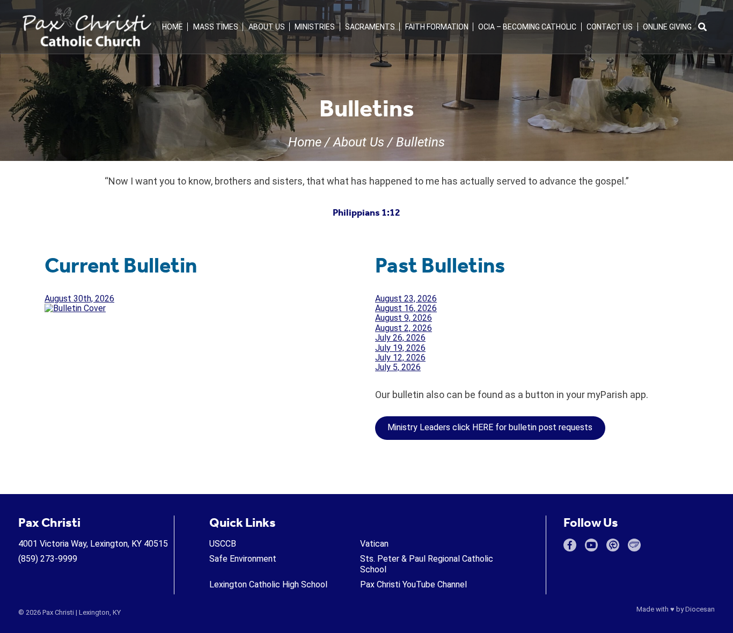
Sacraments (370, 27)
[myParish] (612, 545)
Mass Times (215, 27)
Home (172, 27)
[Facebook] (569, 545)
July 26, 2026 (400, 338)
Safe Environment (242, 559)
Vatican (374, 544)
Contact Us (610, 27)
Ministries (315, 27)
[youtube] (591, 545)
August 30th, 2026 (79, 298)
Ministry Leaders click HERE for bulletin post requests (489, 427)
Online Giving (667, 27)
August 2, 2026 (403, 328)
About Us (266, 27)
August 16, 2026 (406, 308)
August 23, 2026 (406, 298)
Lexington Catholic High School (268, 584)
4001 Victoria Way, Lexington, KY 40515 (93, 544)
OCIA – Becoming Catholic (527, 27)
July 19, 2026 (400, 348)
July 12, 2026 (400, 357)
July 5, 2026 (398, 367)
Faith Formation (436, 27)
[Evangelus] (634, 545)
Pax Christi (58, 612)
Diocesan (700, 609)
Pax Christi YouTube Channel (413, 584)
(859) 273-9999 (47, 559)
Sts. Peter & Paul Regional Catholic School (426, 564)
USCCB (222, 544)
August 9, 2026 (403, 318)
